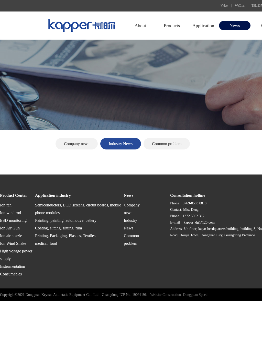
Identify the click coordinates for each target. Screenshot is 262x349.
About (140, 25)
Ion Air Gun (10, 228)
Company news (76, 144)
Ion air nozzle (11, 236)
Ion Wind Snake (13, 243)
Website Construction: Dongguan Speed (179, 295)
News (235, 25)
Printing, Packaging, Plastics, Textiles (65, 236)
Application (203, 25)
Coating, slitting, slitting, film (58, 228)
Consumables (11, 274)
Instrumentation (12, 266)
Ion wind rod (10, 213)
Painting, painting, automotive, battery (65, 220)
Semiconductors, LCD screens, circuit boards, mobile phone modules (78, 209)
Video (224, 5)
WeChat (239, 5)
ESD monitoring (13, 220)
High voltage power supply (16, 255)
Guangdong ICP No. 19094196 (124, 295)
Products (172, 25)
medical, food (46, 243)
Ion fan (6, 205)
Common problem (166, 144)
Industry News (121, 144)
